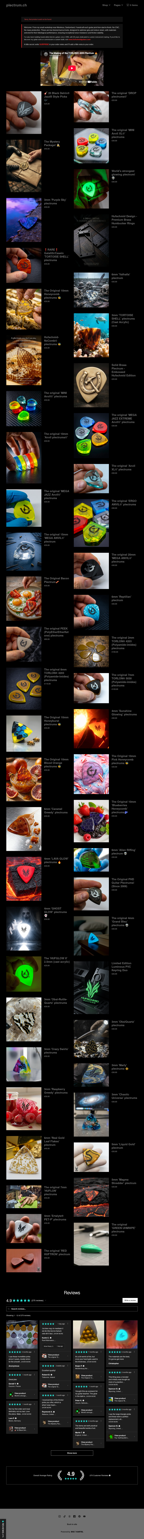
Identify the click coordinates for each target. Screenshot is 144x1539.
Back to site (72, 1524)
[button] (45, 1300)
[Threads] (70, 1516)
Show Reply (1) (48, 1346)
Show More (26, 1361)
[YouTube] (84, 1516)
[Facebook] (74, 1516)
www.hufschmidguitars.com (80, 39)
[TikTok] (65, 1516)
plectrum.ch (16, 5)
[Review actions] (34, 1351)
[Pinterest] (79, 1516)
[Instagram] (60, 1516)
